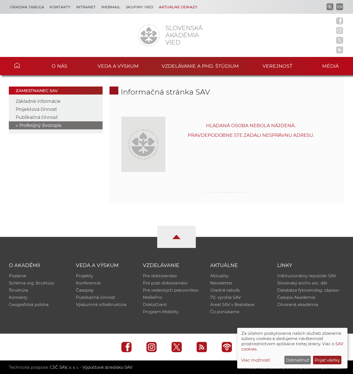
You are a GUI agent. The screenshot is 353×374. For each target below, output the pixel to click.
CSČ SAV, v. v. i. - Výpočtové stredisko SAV (91, 367)
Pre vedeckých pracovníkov (171, 290)
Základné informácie (38, 101)
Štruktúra (18, 290)
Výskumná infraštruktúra (101, 304)
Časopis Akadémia (296, 297)
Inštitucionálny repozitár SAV (306, 275)
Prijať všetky (327, 360)
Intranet (86, 7)
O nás (59, 66)
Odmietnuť (297, 360)
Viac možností (255, 360)
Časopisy (85, 290)
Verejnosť (277, 66)
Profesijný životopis (40, 125)
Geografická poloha (29, 304)
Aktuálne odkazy (178, 7)
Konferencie (88, 283)
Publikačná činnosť (37, 117)
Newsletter (221, 283)
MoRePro (152, 297)
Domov (25, 65)
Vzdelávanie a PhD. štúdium (200, 66)
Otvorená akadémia (297, 304)
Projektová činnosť (36, 109)
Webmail (110, 7)
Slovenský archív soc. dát (302, 283)
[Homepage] (149, 35)
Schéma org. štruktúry (31, 283)
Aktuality (219, 275)
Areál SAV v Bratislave (232, 304)
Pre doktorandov (160, 275)
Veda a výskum (118, 66)
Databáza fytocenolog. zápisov (308, 290)
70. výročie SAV (225, 297)
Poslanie (17, 275)
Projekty (84, 275)
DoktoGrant (155, 304)
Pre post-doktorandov (165, 283)
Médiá (330, 66)
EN (340, 6)
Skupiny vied (139, 7)
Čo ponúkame (224, 311)
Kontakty (60, 7)
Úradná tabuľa (27, 7)
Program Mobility (160, 311)
